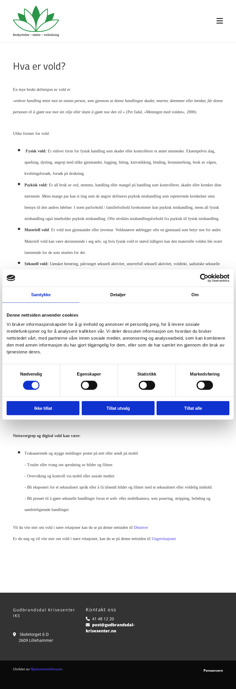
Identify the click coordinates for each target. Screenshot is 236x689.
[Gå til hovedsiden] (36, 21)
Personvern (213, 670)
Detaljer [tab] (118, 294)
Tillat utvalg (118, 407)
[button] (145, 21)
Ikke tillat (43, 407)
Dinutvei (141, 527)
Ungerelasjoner (164, 539)
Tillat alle (193, 407)
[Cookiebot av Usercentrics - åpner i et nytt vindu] (204, 278)
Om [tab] (195, 294)
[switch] (89, 385)
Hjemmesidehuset (46, 669)
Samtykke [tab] (41, 294)
